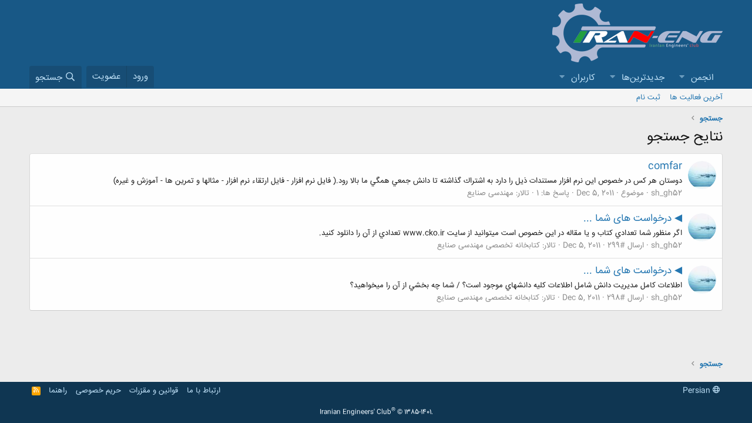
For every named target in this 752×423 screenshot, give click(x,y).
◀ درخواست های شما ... (632, 218)
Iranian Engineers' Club (376, 412)
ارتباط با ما (203, 390)
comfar (665, 166)
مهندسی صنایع (490, 193)
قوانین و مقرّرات (153, 390)
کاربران (583, 77)
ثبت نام (648, 97)
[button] (681, 78)
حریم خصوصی (98, 390)
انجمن (702, 77)
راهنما (58, 390)
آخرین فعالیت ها (696, 97)
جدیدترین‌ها (643, 77)
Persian (698, 390)
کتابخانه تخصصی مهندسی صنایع (488, 245)
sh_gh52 (666, 193)
